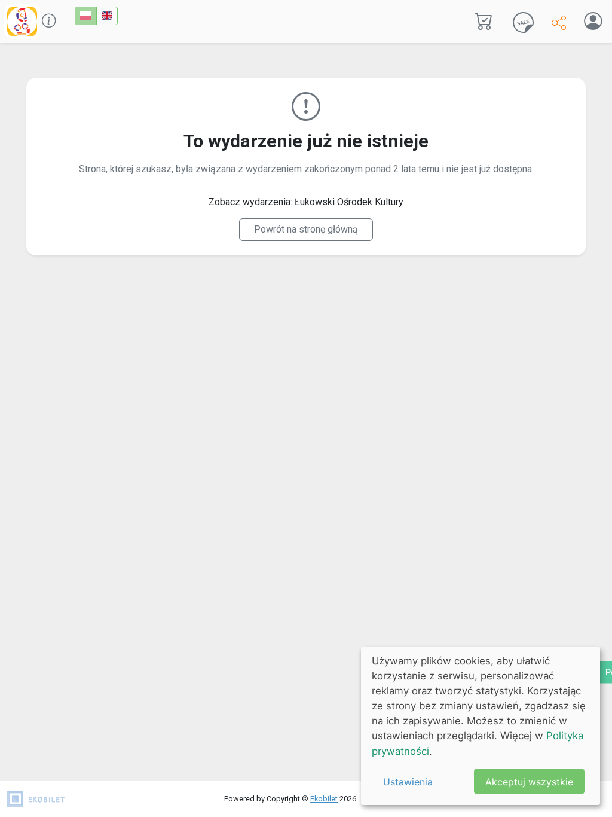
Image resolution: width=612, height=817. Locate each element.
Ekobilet (324, 798)
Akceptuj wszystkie (529, 782)
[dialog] (480, 726)
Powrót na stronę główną (306, 229)
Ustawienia (408, 782)
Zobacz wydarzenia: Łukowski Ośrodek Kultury (306, 202)
